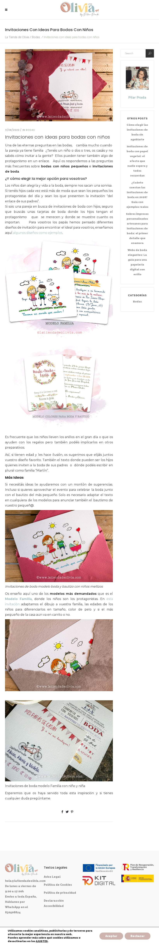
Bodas (36, 37)
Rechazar (137, 936)
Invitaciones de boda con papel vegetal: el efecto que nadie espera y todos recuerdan (137, 161)
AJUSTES (42, 941)
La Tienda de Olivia (17, 37)
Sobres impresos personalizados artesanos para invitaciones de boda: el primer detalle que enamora (137, 228)
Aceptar (111, 936)
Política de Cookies (58, 884)
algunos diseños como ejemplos (37, 233)
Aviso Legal (52, 876)
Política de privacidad (60, 892)
